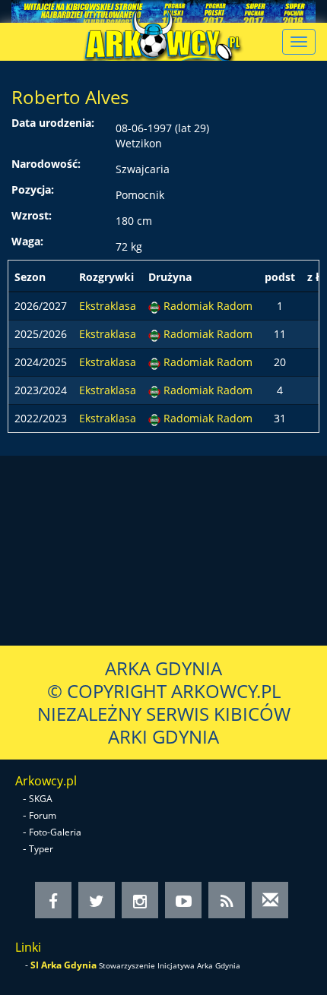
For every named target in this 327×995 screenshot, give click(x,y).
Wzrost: (31, 215)
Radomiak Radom (208, 305)
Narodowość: (46, 163)
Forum (42, 815)
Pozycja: (32, 189)
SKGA (40, 798)
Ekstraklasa (107, 305)
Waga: (27, 241)
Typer (41, 848)
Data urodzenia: (52, 122)
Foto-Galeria (55, 832)
